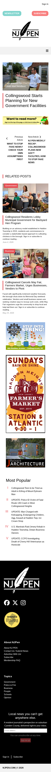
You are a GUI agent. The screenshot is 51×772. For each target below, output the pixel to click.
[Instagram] (23, 605)
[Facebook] (7, 605)
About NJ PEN (11, 648)
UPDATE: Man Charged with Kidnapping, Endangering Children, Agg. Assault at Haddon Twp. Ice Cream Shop (27, 516)
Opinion (7, 697)
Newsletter (12, 13)
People (7, 691)
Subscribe (40, 13)
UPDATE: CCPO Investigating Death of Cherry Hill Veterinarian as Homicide (27, 541)
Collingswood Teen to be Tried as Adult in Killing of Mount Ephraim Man (26, 491)
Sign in (26, 236)
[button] (25, 31)
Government (9, 682)
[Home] (23, 583)
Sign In (45, 4)
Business (8, 688)
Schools (8, 694)
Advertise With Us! (12, 654)
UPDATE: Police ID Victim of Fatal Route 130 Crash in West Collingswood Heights (27, 503)
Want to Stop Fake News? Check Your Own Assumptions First (15, 151)
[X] (15, 605)
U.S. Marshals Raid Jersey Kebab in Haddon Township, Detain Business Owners (28, 530)
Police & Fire (10, 685)
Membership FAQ (12, 660)
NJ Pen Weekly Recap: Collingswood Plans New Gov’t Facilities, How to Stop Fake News (37, 152)
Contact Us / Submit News (16, 651)
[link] (25, 336)
